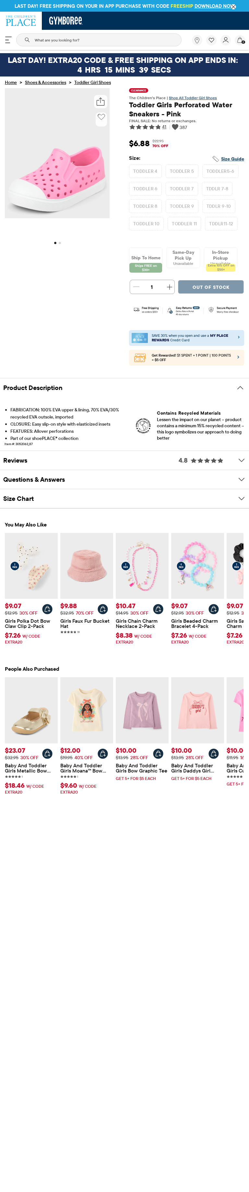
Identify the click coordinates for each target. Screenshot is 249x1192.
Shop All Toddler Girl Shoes (193, 97)
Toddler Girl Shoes (92, 82)
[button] (211, 40)
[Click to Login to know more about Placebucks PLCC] (238, 358)
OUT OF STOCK (211, 287)
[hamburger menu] (8, 40)
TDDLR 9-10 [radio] (219, 206)
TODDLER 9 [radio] (182, 206)
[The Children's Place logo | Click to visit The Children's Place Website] (21, 21)
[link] (197, 40)
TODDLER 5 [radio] (182, 171)
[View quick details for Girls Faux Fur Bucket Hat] (103, 609)
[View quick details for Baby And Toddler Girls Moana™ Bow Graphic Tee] (103, 754)
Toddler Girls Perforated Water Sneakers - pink (180, 109)
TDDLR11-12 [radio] (221, 224)
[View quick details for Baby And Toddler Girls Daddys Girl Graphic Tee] (213, 754)
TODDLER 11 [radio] (184, 224)
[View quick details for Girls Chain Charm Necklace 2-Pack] (158, 609)
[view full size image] (57, 216)
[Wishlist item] (213, 44)
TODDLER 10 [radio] (146, 224)
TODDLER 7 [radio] (182, 189)
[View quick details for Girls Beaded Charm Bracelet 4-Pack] (213, 609)
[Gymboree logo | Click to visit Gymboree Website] (66, 21)
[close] (233, 6)
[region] (124, 6)
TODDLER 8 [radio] (145, 206)
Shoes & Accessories (45, 82)
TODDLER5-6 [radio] (220, 171)
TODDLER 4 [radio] (145, 171)
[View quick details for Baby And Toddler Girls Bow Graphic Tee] (158, 754)
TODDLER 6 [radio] (145, 189)
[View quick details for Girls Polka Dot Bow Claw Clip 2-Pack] (47, 609)
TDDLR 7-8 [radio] (217, 189)
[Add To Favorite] (101, 117)
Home (11, 82)
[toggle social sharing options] (100, 101)
